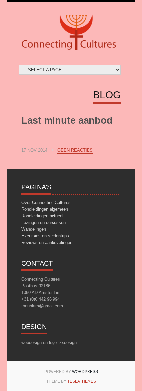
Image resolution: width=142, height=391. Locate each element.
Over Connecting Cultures (46, 202)
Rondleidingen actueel (42, 215)
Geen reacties (75, 150)
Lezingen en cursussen (43, 222)
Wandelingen (33, 229)
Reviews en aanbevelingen (46, 242)
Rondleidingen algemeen (44, 209)
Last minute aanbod (67, 120)
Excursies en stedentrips (45, 235)
